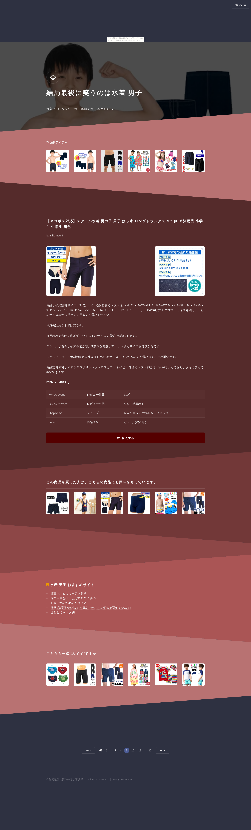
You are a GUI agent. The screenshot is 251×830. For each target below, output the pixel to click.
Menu (238, 5)
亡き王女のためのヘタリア (68, 603)
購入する (128, 438)
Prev (88, 750)
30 (150, 750)
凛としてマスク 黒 (63, 612)
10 (132, 750)
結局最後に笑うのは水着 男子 (66, 779)
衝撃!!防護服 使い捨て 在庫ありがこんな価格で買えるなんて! (91, 607)
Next (162, 750)
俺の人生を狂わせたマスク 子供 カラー (76, 598)
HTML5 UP (126, 779)
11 (139, 750)
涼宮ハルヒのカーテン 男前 (69, 593)
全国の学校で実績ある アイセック (146, 413)
